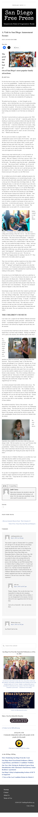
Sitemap (6, 789)
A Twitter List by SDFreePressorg (11, 728)
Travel (12, 514)
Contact (6, 792)
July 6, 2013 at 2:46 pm (17, 538)
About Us (7, 795)
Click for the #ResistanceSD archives (19, 710)
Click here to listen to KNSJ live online (19, 748)
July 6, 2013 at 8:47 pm (20, 586)
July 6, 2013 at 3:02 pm (17, 624)
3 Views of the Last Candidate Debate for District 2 (18, 777)
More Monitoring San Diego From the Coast (16, 758)
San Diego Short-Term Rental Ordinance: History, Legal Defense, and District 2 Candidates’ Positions (18, 761)
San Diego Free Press (19, 15)
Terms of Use (8, 798)
